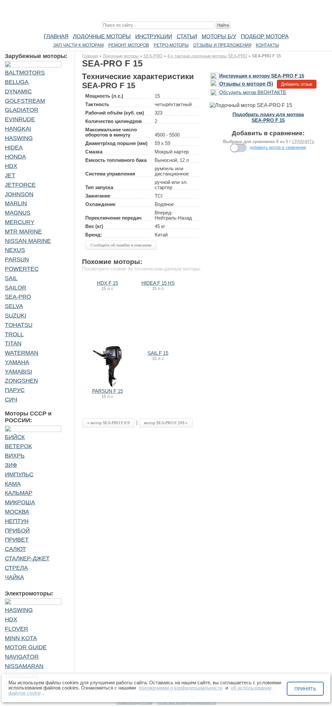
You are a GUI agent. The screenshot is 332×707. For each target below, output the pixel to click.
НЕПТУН (17, 521)
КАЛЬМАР (18, 493)
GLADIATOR (21, 110)
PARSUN (17, 259)
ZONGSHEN (21, 380)
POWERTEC (22, 269)
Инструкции (153, 36)
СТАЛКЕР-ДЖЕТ (27, 558)
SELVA (14, 306)
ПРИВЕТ (17, 539)
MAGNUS (17, 213)
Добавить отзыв (296, 84)
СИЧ (11, 399)
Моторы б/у (219, 36)
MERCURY (19, 222)
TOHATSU (18, 325)
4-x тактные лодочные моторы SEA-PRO (207, 56)
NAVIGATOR (22, 656)
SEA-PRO (18, 297)
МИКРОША (20, 502)
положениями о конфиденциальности (180, 687)
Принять (305, 688)
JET (10, 175)
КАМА (13, 484)
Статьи (187, 36)
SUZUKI (15, 315)
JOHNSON (19, 194)
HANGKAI (18, 129)
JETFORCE (20, 185)
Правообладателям (134, 703)
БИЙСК (15, 437)
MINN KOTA (21, 638)
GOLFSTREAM (25, 101)
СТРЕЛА (16, 568)
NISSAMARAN (24, 666)
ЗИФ (11, 465)
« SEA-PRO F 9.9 (108, 422)
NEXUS (15, 250)
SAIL (11, 278)
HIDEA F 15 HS (158, 283)
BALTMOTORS (25, 72)
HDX (11, 166)
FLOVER (16, 629)
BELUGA (17, 82)
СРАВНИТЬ (303, 141)
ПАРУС (15, 390)
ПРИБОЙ (17, 530)
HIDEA (14, 147)
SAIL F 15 (158, 353)
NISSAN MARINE (28, 241)
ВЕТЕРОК (18, 446)
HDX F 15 (107, 283)
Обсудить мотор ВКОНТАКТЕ (252, 92)
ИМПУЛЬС (19, 474)
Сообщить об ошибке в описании (120, 245)
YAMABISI (18, 371)
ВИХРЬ (15, 455)
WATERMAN (21, 353)
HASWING (19, 138)
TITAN (13, 343)
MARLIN (16, 203)
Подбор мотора (265, 36)
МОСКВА (17, 512)
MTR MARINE (23, 231)
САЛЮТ (15, 549)
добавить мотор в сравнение (278, 147)
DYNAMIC (18, 91)
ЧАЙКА (14, 577)
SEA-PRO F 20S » (166, 422)
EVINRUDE (20, 119)
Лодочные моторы (102, 36)
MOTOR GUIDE (26, 647)
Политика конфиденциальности (186, 703)
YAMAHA (17, 362)
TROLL (14, 334)
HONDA (15, 156)
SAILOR (15, 287)
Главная (56, 36)
